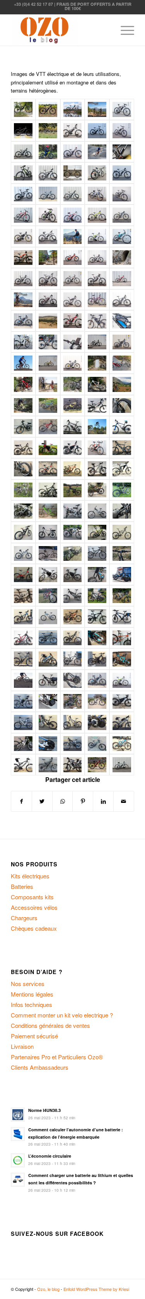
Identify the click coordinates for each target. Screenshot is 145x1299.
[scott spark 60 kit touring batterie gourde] (97, 257)
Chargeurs (24, 918)
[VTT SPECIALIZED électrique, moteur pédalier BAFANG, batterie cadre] (97, 722)
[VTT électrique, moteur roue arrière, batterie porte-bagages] (97, 596)
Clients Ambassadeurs (39, 1067)
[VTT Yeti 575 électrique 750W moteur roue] (72, 553)
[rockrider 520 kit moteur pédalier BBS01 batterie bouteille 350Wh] (97, 448)
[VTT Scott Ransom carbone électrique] (23, 532)
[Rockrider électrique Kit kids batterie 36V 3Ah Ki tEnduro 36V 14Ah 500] (121, 363)
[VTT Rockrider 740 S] (48, 342)
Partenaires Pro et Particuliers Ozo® (57, 1057)
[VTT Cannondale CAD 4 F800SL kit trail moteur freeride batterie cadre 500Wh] (23, 215)
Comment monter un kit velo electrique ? (62, 1015)
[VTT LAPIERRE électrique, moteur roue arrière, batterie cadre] (97, 616)
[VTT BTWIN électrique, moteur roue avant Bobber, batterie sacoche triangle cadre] (72, 574)
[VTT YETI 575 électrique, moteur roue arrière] (97, 659)
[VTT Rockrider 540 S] (23, 384)
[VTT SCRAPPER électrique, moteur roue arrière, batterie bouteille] (72, 764)
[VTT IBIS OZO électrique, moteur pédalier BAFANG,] (121, 743)
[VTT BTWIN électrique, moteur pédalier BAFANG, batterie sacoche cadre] (97, 680)
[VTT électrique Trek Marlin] (72, 320)
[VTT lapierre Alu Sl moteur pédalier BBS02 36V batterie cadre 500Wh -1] (121, 194)
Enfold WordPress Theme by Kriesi (96, 1289)
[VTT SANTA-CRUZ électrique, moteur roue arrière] (72, 638)
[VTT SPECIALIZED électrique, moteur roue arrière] (23, 659)
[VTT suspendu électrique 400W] (48, 553)
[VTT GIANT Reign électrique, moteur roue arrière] (23, 616)
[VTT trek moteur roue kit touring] (97, 130)
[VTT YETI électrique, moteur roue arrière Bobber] (121, 659)
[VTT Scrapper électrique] (48, 532)
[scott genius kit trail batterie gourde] (23, 278)
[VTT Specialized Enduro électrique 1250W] (97, 532)
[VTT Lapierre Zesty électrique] (23, 490)
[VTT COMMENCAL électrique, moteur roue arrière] (23, 596)
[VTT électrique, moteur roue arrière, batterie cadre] (23, 680)
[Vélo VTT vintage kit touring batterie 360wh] (121, 764)
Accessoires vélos (34, 907)
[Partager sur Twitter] (42, 801)
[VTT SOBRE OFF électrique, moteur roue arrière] (121, 638)
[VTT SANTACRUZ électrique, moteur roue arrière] (48, 722)
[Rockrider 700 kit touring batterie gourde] (72, 363)
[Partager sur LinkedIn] (103, 801)
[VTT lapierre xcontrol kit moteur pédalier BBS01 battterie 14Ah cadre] (48, 278)
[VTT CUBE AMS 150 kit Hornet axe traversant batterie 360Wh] (48, 130)
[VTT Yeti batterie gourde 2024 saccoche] (23, 109)
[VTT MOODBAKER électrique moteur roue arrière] (23, 638)
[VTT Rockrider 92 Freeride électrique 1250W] (97, 490)
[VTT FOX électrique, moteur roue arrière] (121, 596)
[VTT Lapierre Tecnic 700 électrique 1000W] (97, 468)
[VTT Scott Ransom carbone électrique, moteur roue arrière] (121, 511)
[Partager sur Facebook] (21, 801)
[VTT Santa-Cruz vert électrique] (48, 511)
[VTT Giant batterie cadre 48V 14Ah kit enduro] (121, 278)
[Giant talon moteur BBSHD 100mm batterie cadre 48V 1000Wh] (48, 194)
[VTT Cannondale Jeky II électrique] (48, 405)
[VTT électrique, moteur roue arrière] (97, 342)
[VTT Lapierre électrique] (121, 448)
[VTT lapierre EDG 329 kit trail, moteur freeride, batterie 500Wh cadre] (121, 215)
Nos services (27, 983)
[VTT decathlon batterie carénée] (23, 152)
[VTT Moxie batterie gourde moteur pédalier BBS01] (72, 173)
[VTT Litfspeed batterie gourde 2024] (48, 109)
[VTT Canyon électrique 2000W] (23, 426)
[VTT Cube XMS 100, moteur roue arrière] (72, 426)
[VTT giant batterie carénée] (48, 173)
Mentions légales (32, 994)
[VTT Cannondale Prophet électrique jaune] (72, 405)
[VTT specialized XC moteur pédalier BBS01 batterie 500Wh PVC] (121, 130)
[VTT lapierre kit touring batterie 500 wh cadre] (121, 109)
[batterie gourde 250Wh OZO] (121, 152)
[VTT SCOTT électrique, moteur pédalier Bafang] (72, 722)
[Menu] (123, 30)
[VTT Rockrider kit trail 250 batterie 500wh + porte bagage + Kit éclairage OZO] (121, 173)
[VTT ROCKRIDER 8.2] (23, 342)
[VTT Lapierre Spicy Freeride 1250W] (72, 468)
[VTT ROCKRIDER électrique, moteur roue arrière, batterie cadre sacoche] (121, 342)
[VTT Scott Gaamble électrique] (72, 511)
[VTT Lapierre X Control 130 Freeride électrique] (121, 468)
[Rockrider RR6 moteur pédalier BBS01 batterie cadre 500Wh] (72, 130)
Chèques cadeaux (34, 928)
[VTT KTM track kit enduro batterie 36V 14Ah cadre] (72, 278)
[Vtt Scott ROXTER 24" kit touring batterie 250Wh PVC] (72, 152)
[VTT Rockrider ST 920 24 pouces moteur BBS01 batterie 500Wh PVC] (23, 236)
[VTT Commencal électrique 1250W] (48, 426)
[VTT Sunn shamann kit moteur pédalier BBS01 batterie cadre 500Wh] (97, 236)
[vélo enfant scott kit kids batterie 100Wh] (72, 257)
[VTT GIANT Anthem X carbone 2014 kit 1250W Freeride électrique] (121, 426)
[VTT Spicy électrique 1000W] (121, 532)
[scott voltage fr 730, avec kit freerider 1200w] (23, 257)
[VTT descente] (97, 152)
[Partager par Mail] (124, 801)
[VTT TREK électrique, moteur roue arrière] (72, 659)
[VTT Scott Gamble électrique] (97, 511)
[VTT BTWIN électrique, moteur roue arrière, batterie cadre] (48, 680)
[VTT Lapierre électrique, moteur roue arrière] (23, 468)
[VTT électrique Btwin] (23, 321)
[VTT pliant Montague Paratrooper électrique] (72, 490)
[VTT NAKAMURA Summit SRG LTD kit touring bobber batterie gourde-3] (97, 215)
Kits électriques (30, 876)
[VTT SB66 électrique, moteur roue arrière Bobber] (97, 638)
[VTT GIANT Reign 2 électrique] (23, 448)
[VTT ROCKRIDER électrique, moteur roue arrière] (48, 638)
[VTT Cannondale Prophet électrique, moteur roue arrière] (121, 405)
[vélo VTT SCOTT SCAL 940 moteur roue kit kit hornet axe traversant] (97, 764)
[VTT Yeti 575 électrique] (97, 553)
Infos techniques (31, 1004)
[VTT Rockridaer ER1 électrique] (121, 490)
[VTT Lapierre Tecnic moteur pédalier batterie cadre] (48, 236)
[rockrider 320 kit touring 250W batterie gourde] (97, 194)
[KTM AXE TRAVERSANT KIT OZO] (72, 236)
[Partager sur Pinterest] (83, 801)
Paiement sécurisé (34, 1036)
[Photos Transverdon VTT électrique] (121, 384)
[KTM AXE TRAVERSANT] (23, 405)
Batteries (22, 886)
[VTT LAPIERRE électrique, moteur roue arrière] (48, 616)
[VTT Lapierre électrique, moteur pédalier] (23, 574)
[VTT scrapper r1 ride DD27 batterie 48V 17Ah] (48, 300)
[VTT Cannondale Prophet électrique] (97, 405)
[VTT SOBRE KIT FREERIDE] (121, 257)
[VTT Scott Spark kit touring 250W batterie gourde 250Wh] (23, 173)
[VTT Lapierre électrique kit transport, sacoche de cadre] (72, 448)
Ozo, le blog (48, 1289)
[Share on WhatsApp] (63, 801)
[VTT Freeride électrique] (97, 426)
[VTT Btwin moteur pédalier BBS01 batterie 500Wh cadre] (121, 236)
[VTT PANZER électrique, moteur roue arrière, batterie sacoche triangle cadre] (121, 701)
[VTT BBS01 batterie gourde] (23, 130)
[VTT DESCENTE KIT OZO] (48, 257)
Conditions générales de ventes (50, 1025)
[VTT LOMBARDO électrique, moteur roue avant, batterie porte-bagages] (121, 616)
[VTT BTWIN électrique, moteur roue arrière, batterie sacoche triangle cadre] (48, 574)
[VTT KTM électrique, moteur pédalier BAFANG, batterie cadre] (97, 701)
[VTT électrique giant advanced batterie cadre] (121, 300)
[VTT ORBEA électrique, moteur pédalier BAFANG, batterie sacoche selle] (23, 764)
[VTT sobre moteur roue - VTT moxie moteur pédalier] (97, 109)
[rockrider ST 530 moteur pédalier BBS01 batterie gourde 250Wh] (97, 173)
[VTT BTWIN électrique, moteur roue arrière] (48, 743)
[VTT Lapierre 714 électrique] (97, 384)
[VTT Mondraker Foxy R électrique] (48, 490)
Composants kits (32, 897)
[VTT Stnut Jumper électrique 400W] (23, 553)
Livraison (22, 1046)
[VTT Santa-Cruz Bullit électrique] (23, 511)
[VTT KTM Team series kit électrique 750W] (48, 448)
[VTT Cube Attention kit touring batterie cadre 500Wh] (72, 109)
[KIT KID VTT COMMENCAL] (48, 152)
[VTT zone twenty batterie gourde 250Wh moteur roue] (23, 194)
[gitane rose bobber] (97, 300)
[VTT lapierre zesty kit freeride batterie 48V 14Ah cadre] (97, 278)
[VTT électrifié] (23, 363)
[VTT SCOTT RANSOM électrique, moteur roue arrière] (48, 764)
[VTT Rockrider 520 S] (97, 321)
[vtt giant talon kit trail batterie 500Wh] (72, 194)
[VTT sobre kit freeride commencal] (48, 384)
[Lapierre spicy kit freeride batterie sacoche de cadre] (72, 300)
